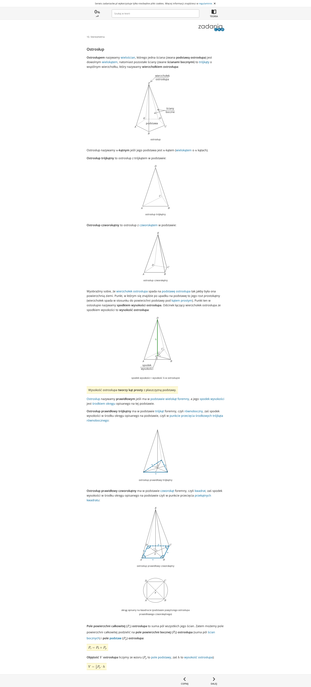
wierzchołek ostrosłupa (132, 291)
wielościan (128, 57)
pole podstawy (161, 657)
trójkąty (204, 62)
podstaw (115, 638)
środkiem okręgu (103, 403)
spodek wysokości (212, 399)
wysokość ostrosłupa (198, 657)
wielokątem (110, 62)
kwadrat (200, 491)
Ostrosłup (93, 399)
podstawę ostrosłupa (176, 291)
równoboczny (193, 411)
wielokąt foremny (177, 399)
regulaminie (205, 3)
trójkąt (159, 411)
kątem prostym (182, 300)
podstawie (157, 399)
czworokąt (167, 491)
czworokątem (148, 225)
